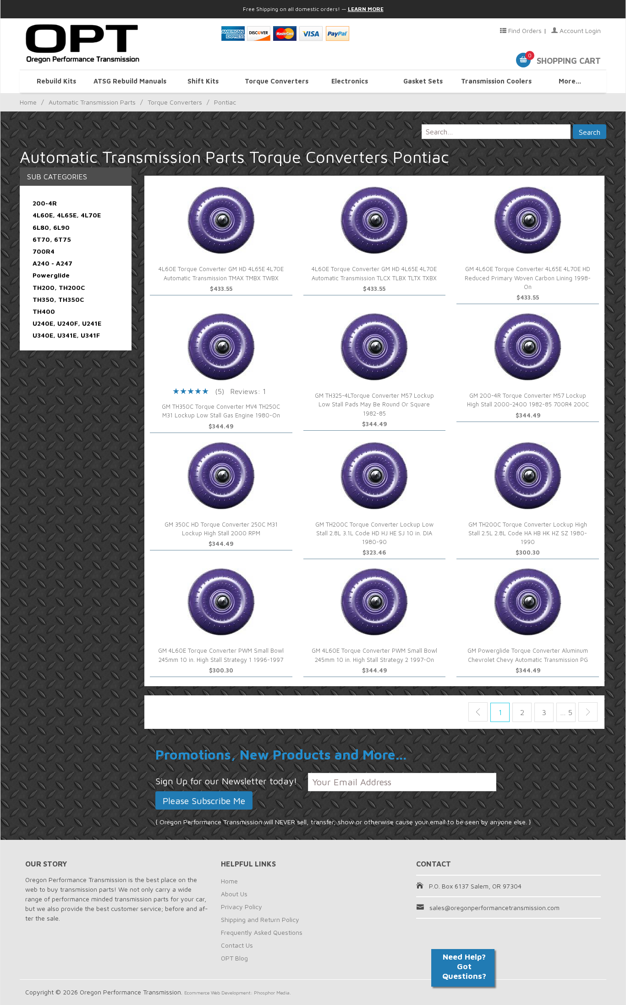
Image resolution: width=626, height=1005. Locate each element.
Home (28, 102)
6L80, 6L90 (51, 227)
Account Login (579, 30)
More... (570, 81)
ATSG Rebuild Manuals (129, 81)
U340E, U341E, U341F (66, 335)
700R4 (44, 251)
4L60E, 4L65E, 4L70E (67, 215)
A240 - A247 (52, 263)
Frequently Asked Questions (261, 932)
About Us (234, 894)
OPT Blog (234, 958)
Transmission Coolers (496, 81)
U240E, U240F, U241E (67, 323)
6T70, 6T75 (52, 239)
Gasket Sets (423, 81)
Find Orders (524, 30)
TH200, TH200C (59, 287)
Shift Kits (203, 81)
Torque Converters (276, 81)
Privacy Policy (241, 907)
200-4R (45, 203)
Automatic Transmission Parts (92, 102)
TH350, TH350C (58, 299)
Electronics (349, 81)
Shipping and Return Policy (260, 919)
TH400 (44, 311)
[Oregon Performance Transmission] (117, 44)
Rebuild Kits (56, 81)
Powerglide (51, 275)
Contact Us (237, 945)
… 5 (566, 712)
